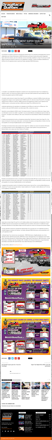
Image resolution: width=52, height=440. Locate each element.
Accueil (3, 13)
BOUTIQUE (3, 16)
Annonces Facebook (33, 13)
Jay (3, 46)
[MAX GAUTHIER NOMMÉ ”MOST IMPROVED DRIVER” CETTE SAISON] (35, 385)
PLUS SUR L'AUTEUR (16, 380)
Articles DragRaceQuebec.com (42, 421)
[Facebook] (3, 431)
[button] (49, 15)
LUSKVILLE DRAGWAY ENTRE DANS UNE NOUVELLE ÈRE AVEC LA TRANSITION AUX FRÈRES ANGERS (26, 395)
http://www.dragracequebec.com (15, 373)
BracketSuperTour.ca (17, 244)
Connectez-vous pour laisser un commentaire (11, 405)
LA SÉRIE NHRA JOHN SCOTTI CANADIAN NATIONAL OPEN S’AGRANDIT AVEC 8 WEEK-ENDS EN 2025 (6, 395)
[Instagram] (5, 431)
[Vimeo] (11, 431)
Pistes (25, 13)
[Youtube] (14, 431)
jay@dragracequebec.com (7, 428)
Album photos (39, 423)
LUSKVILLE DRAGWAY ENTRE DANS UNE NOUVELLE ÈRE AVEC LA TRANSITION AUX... (29, 429)
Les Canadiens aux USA (41, 427)
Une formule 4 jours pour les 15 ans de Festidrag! (11, 365)
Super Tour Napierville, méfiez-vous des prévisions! (40, 365)
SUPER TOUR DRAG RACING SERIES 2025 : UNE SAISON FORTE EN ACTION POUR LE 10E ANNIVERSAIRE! (16, 395)
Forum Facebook (11, 13)
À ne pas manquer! (5, 38)
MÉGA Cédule (19, 13)
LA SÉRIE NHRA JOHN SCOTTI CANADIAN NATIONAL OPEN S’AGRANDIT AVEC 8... (28, 417)
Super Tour (43, 13)
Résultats (38, 417)
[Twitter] (8, 431)
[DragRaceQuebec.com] (26, 6)
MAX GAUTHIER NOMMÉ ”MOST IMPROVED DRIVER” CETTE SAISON (35, 393)
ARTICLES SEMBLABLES (7, 380)
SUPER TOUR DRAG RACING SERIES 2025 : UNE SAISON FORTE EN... (29, 422)
